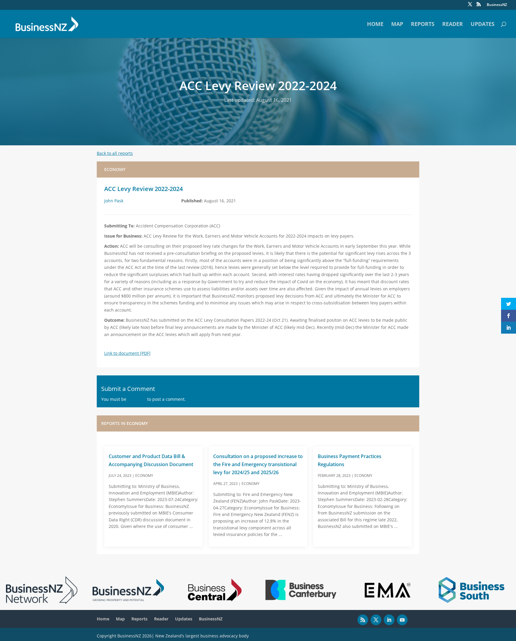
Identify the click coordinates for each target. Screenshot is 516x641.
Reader (452, 24)
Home (375, 24)
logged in (137, 399)
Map (397, 24)
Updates (482, 24)
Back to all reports (115, 153)
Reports (422, 24)
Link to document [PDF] (127, 353)
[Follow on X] (376, 619)
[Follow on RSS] (362, 619)
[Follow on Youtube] (402, 619)
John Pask (113, 201)
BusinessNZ (497, 5)
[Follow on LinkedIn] (389, 619)
